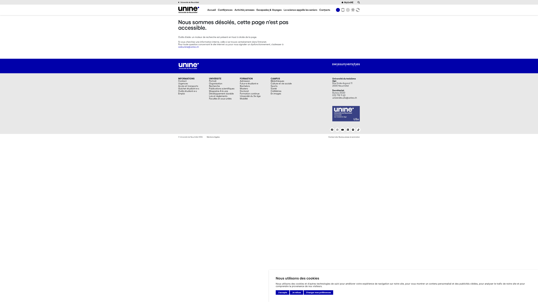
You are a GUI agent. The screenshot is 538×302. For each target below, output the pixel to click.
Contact (182, 81)
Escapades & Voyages (269, 9)
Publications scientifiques (221, 88)
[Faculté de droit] (352, 10)
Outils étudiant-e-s (187, 91)
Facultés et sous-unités (220, 98)
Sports (274, 86)
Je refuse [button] (296, 292)
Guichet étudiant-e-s (188, 88)
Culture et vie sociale (281, 83)
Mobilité (244, 98)
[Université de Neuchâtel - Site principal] (188, 65)
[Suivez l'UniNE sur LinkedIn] (348, 130)
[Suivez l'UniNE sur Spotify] (353, 130)
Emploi (181, 93)
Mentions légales (213, 137)
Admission (245, 81)
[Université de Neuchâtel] (338, 10)
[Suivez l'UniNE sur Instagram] (337, 130)
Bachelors (245, 86)
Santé (274, 88)
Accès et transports (188, 86)
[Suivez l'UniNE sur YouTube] (342, 130)
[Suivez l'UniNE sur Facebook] (332, 130)
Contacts (324, 9)
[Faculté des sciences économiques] (357, 10)
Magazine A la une (218, 91)
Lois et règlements (218, 96)
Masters (244, 88)
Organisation (215, 83)
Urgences (183, 83)
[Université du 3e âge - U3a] (188, 10)
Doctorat (244, 91)
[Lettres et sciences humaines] (342, 10)
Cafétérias (276, 91)
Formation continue (249, 93)
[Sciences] (347, 10)
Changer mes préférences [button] (318, 292)
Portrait (212, 81)
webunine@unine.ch (188, 47)
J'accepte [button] (282, 292)
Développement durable (221, 93)
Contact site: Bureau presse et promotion (344, 137)
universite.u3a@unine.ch (344, 97)
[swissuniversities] (346, 64)
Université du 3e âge (250, 96)
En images (276, 93)
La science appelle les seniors (300, 9)
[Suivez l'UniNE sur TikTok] (358, 130)
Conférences (225, 9)
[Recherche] (359, 2)
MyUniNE (348, 2)
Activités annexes (244, 9)
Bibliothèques (277, 81)
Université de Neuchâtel (189, 2)
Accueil (211, 9)
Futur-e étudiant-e (249, 83)
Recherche (214, 86)
